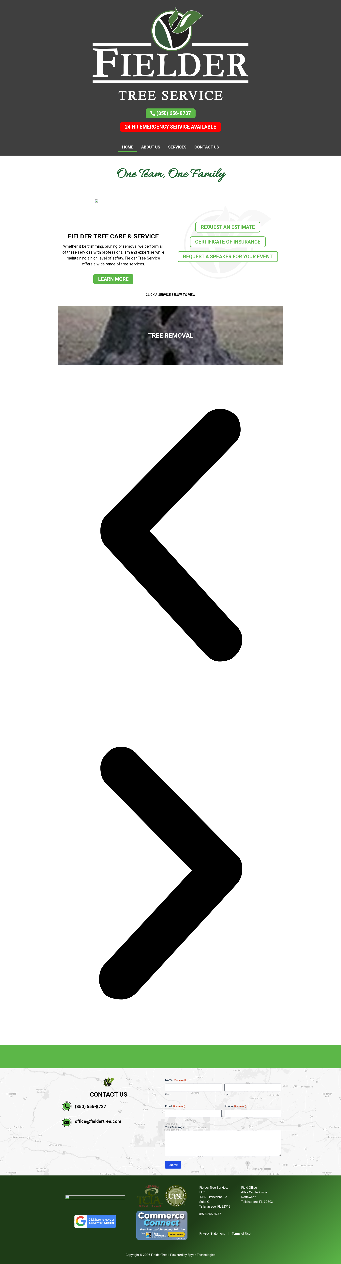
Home (127, 147)
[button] (170, 536)
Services (177, 147)
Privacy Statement (212, 1233)
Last (227, 1094)
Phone (235, 1106)
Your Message (174, 1127)
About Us (150, 147)
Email (175, 1106)
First (168, 1094)
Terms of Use (241, 1233)
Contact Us (206, 147)
